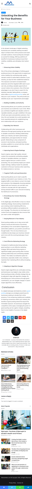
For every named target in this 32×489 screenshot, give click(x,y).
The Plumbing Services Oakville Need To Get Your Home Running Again (23, 367)
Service (8, 9)
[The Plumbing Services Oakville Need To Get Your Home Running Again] (24, 360)
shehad (5, 22)
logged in (10, 401)
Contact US (20, 482)
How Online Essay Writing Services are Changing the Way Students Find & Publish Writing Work (8, 387)
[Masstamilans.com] (9, 3)
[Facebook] (4, 317)
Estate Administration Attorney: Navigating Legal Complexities (19, 458)
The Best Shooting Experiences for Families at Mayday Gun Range (20, 450)
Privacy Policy (12, 482)
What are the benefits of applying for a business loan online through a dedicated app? (19, 467)
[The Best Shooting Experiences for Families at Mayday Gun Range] (5, 451)
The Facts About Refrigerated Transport (6, 366)
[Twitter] (8, 317)
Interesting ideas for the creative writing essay (23, 385)
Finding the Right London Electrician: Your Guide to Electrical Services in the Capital (19, 442)
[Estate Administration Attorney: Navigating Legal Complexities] (5, 459)
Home (4, 9)
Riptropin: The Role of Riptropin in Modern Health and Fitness (13, 432)
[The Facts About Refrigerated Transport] (8, 360)
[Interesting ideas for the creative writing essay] (24, 378)
